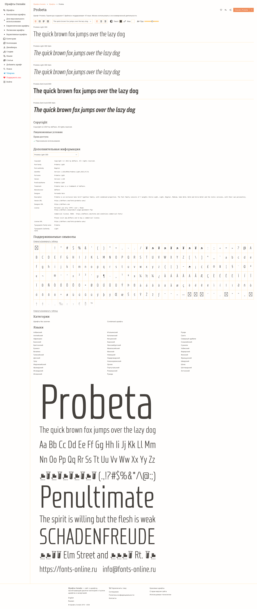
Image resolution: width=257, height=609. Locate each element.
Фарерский (185, 352)
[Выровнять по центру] (101, 21)
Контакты (112, 598)
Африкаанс (37, 339)
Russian (71, 601)
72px (142, 21)
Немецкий (111, 355)
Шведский (185, 361)
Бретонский (38, 345)
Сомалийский (186, 342)
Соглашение (114, 592)
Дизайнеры (11, 47)
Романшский (112, 371)
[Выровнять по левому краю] (97, 21)
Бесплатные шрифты (15, 14)
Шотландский (186, 368)
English (71, 598)
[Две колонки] (40, 21)
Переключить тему (118, 588)
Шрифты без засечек (41, 321)
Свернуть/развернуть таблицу (45, 241)
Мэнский (110, 352)
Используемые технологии (160, 595)
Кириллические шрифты (17, 26)
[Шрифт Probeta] (143, 478)
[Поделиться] (230, 10)
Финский (184, 355)
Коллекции (11, 43)
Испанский (37, 374)
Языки (9, 56)
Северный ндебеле (188, 339)
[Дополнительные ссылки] (252, 10)
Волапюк (36, 352)
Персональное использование (48, 141)
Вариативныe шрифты (16, 34)
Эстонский (185, 371)
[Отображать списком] (36, 21)
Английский (38, 336)
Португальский (113, 368)
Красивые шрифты (157, 588)
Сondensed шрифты (115, 321)
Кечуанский (111, 339)
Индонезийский (39, 364)
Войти (9, 82)
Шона (183, 364)
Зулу (35, 361)
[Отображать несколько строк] (44, 21)
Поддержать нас (13, 77)
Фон (129, 21)
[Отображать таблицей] (48, 21)
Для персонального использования (15, 20)
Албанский (37, 332)
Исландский (38, 371)
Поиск (9, 69)
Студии (9, 51)
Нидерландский (113, 358)
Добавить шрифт (14, 64)
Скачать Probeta (241, 10)
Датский (36, 358)
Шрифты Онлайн (15, 4)
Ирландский (38, 368)
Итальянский (112, 332)
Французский (186, 358)
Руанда (110, 374)
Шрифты (10, 10)
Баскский (37, 342)
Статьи (9, 60)
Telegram (10, 73)
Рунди (183, 332)
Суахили (184, 345)
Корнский (111, 342)
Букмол (36, 348)
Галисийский (38, 355)
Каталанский (112, 336)
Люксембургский (114, 345)
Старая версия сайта (158, 591)
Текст (116, 21)
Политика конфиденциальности (121, 595)
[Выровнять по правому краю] (105, 21)
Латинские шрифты (15, 30)
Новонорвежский (114, 361)
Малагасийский (113, 348)
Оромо (110, 364)
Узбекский (185, 348)
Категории (11, 38)
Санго (183, 336)
